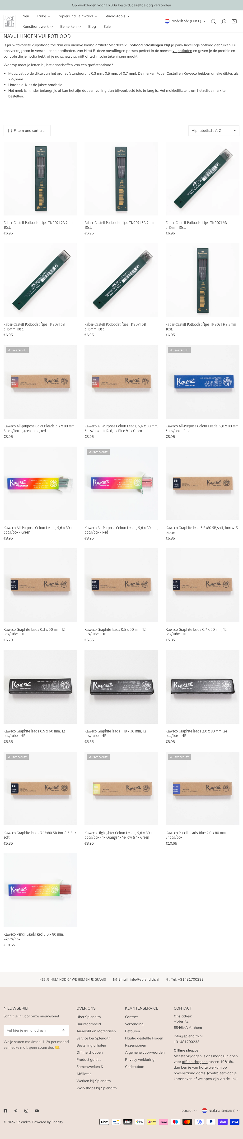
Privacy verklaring (139, 1059)
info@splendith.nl (144, 979)
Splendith (23, 1122)
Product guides (88, 1059)
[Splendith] (9, 21)
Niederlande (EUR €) (186, 21)
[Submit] (63, 1030)
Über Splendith (88, 1017)
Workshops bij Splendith (96, 1088)
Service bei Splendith (93, 1038)
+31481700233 (191, 979)
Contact (131, 1017)
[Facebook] (5, 1110)
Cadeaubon (134, 1066)
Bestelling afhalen (91, 1045)
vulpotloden (182, 50)
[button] (234, 21)
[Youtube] (37, 1110)
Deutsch (187, 1110)
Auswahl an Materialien (96, 1031)
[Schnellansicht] (68, 210)
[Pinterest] (16, 1110)
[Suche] (213, 21)
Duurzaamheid (88, 1024)
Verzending (134, 1024)
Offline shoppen (89, 1052)
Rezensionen (135, 1045)
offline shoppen (195, 1061)
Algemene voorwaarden (145, 1052)
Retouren (132, 1031)
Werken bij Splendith (93, 1081)
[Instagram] (26, 1110)
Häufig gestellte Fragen (144, 1038)
